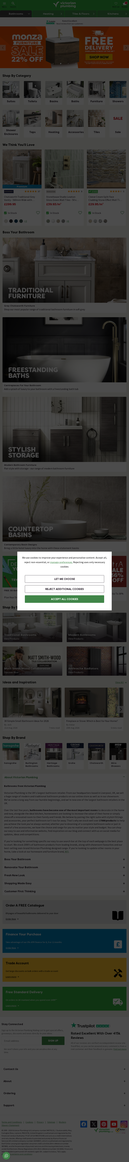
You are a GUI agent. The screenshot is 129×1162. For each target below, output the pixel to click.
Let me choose (64, 579)
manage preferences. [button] (61, 562)
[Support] (6, 1155)
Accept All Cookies (64, 599)
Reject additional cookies (64, 589)
